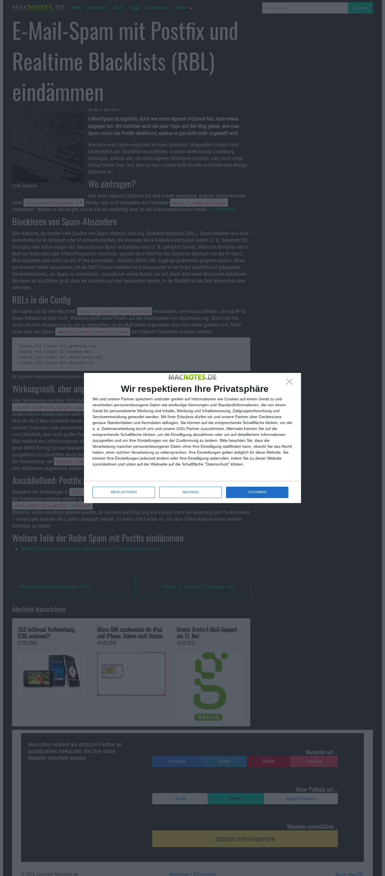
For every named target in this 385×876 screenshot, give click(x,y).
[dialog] (192, 438)
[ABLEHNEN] (290, 383)
